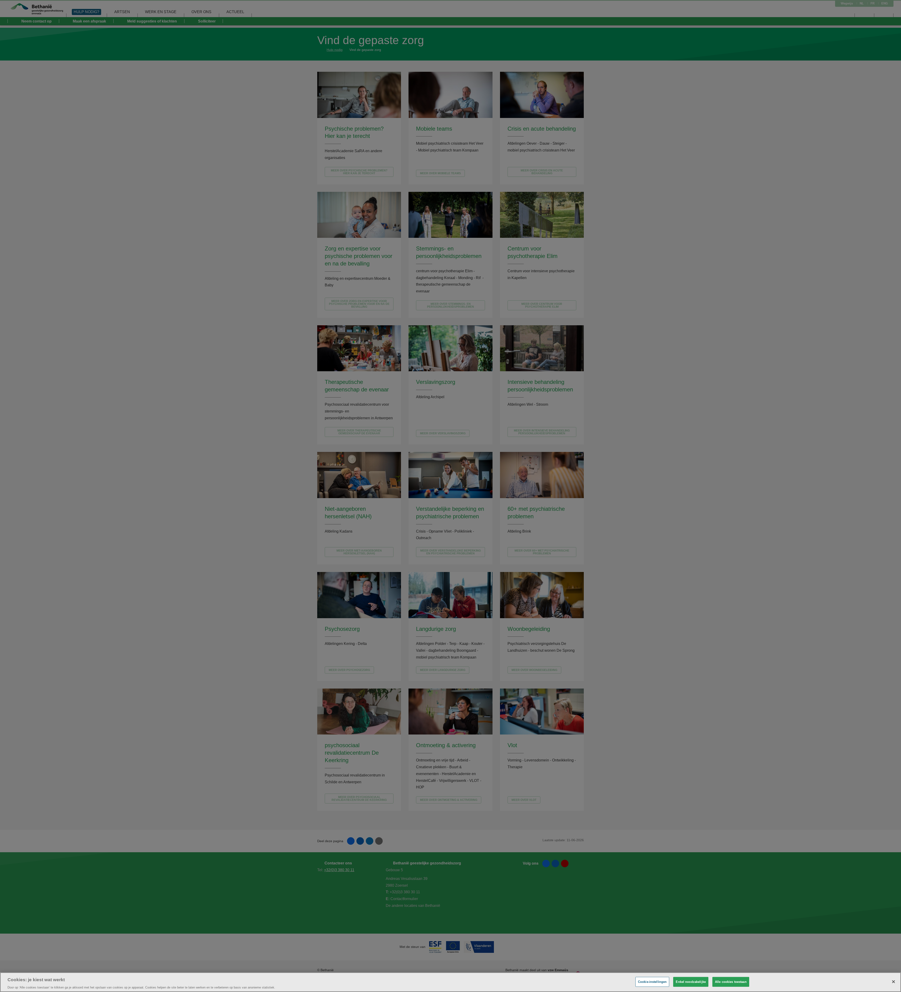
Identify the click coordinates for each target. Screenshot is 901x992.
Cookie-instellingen (652, 981)
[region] (450, 982)
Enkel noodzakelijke (691, 981)
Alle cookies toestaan (731, 981)
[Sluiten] (893, 982)
